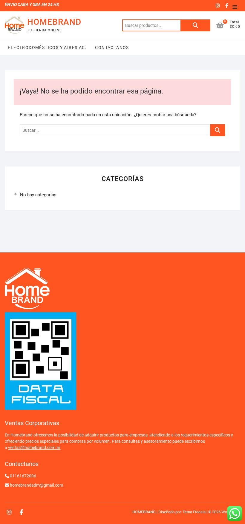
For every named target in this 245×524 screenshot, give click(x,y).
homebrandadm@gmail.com (36, 485)
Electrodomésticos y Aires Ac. (47, 47)
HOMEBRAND (54, 22)
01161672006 (23, 476)
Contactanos (111, 47)
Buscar (195, 25)
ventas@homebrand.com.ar (34, 447)
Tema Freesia (194, 512)
